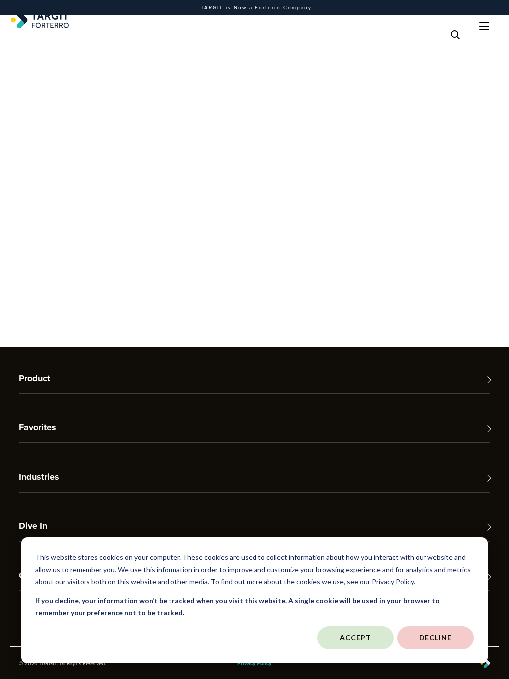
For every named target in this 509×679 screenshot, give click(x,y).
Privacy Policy (254, 663)
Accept (355, 637)
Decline (435, 637)
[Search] (455, 34)
